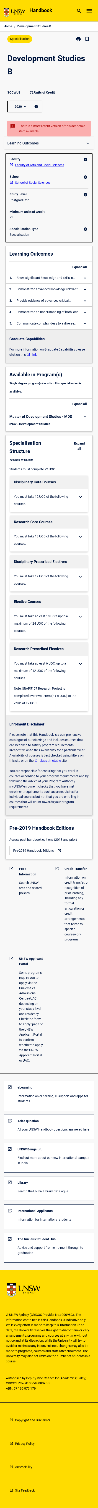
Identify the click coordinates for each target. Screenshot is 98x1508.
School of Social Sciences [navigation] (32, 182)
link (34, 354)
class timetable (50, 760)
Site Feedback (25, 1490)
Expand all (79, 267)
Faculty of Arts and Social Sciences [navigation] (39, 165)
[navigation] (37, 850)
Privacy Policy (25, 1443)
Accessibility (23, 1467)
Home (8, 26)
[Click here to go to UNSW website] (14, 13)
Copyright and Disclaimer (32, 1420)
